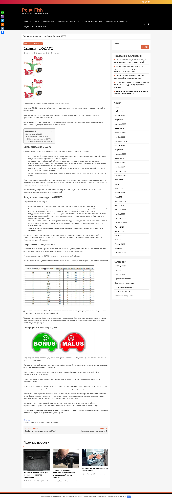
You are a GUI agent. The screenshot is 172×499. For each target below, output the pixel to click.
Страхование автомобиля (90, 21)
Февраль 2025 (120, 154)
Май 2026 (119, 111)
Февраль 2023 (120, 253)
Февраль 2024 (120, 201)
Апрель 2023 (120, 244)
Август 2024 (119, 180)
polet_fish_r (29, 53)
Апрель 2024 (120, 193)
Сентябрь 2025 (121, 141)
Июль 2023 (119, 231)
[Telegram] (2, 20)
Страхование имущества (116, 21)
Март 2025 (119, 150)
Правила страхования (44, 21)
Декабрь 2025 (120, 133)
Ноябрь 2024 (120, 167)
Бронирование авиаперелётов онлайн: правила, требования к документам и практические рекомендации (129, 69)
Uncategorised (120, 266)
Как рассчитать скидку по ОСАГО (40, 139)
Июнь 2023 (119, 236)
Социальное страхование (35, 27)
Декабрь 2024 (120, 163)
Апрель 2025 (120, 145)
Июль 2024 (119, 184)
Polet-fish (32, 10)
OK (129, 496)
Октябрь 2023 (120, 218)
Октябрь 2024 (120, 171)
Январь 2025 (120, 158)
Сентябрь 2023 (121, 223)
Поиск (116, 43)
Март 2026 (119, 120)
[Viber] (2, 16)
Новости (27, 21)
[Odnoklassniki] (2, 24)
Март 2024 (119, 197)
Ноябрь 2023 (120, 214)
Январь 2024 (120, 205)
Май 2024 (119, 188)
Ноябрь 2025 (120, 137)
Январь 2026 (120, 128)
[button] (50, 131)
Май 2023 (119, 240)
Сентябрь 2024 (121, 176)
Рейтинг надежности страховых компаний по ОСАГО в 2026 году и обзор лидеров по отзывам (131, 84)
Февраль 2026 (120, 124)
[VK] (2, 28)
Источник (26, 420)
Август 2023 (119, 227)
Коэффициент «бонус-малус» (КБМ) (41, 141)
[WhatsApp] (2, 12)
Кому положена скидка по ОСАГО (37, 136)
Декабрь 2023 (120, 210)
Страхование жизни (66, 21)
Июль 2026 (119, 107)
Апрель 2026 (120, 115)
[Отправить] (2, 32)
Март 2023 (119, 248)
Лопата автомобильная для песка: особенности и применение (35, 474)
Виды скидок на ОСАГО (34, 134)
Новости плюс (120, 274)
